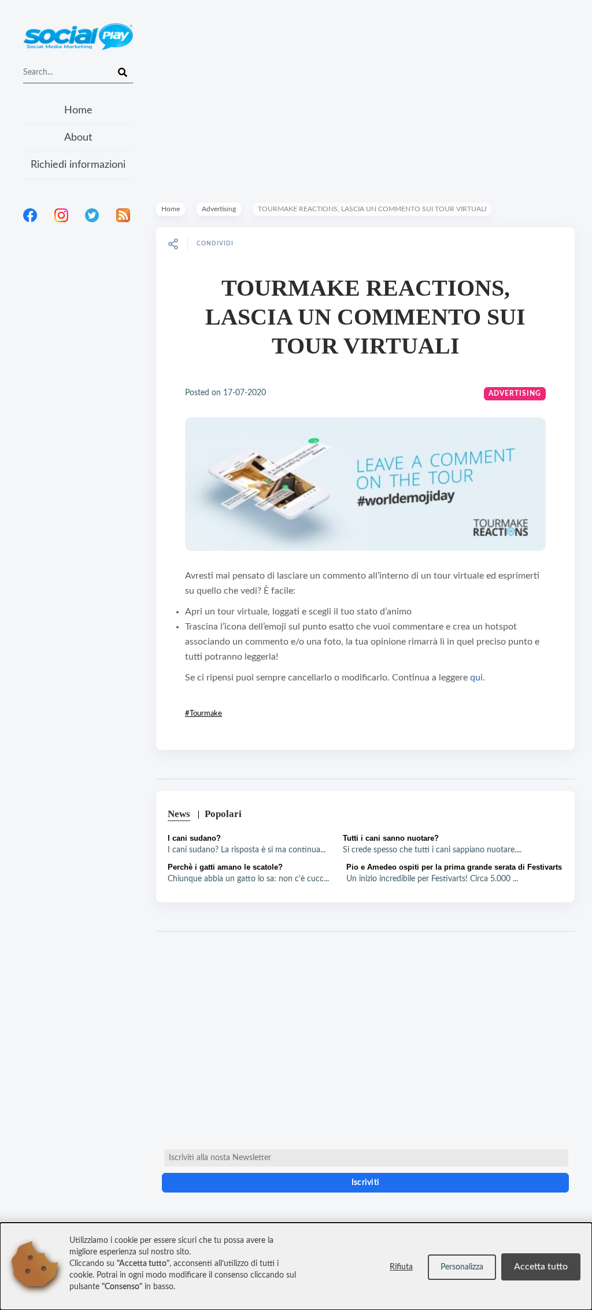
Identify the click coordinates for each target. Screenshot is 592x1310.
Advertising (219, 208)
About (78, 138)
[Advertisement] (78, 381)
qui (476, 677)
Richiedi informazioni (78, 165)
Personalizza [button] (462, 1267)
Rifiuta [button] (401, 1267)
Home (78, 110)
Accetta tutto (541, 1266)
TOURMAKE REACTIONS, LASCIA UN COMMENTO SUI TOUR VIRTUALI (365, 317)
